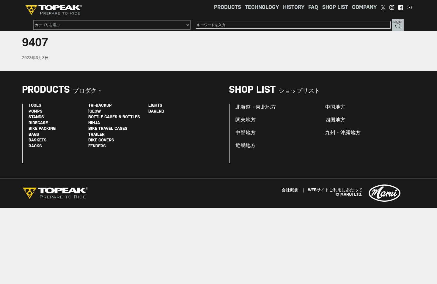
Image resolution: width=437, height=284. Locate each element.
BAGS (34, 135)
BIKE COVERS (101, 140)
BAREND (156, 111)
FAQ (313, 7)
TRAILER (96, 135)
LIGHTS (155, 106)
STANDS (36, 117)
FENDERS (97, 146)
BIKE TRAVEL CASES (108, 129)
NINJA (94, 123)
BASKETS (38, 140)
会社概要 (290, 190)
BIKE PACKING (42, 129)
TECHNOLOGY (262, 7)
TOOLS (35, 106)
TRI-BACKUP (100, 106)
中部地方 (245, 132)
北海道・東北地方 (255, 107)
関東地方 (245, 120)
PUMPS (36, 111)
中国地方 (335, 107)
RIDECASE (38, 123)
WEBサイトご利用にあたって (335, 190)
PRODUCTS (227, 7)
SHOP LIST (335, 7)
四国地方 (335, 120)
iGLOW (94, 111)
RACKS (35, 146)
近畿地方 (245, 145)
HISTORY (293, 7)
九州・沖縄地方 (343, 132)
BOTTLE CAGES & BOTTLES (114, 117)
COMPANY (364, 7)
